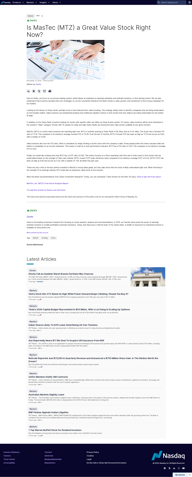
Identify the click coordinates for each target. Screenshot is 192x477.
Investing (45, 238)
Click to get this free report (149, 177)
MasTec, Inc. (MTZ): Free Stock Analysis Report (48, 183)
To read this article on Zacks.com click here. (46, 190)
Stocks (53, 238)
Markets (30, 16)
